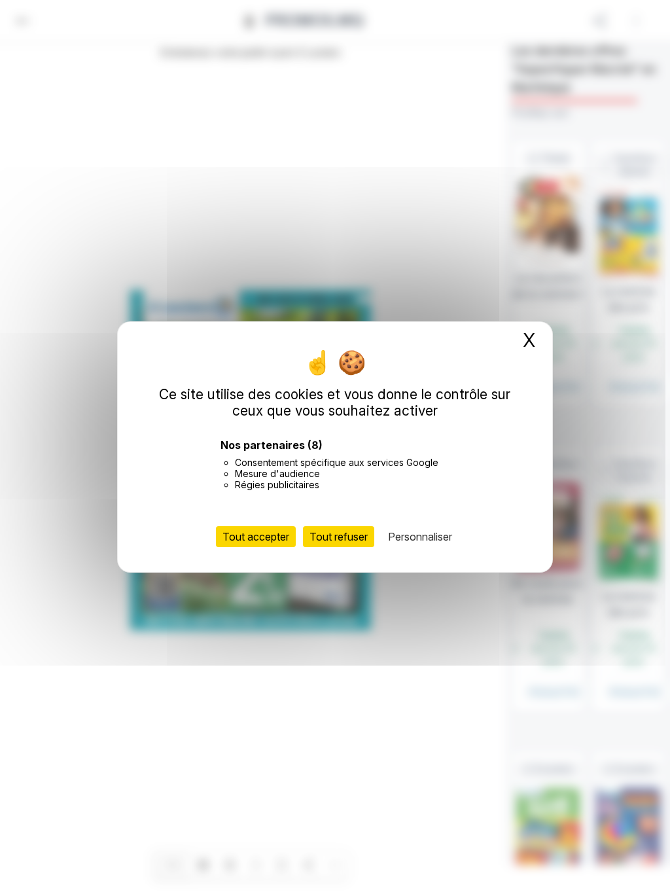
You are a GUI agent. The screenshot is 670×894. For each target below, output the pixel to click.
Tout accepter (255, 536)
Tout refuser (338, 536)
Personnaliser (420, 536)
